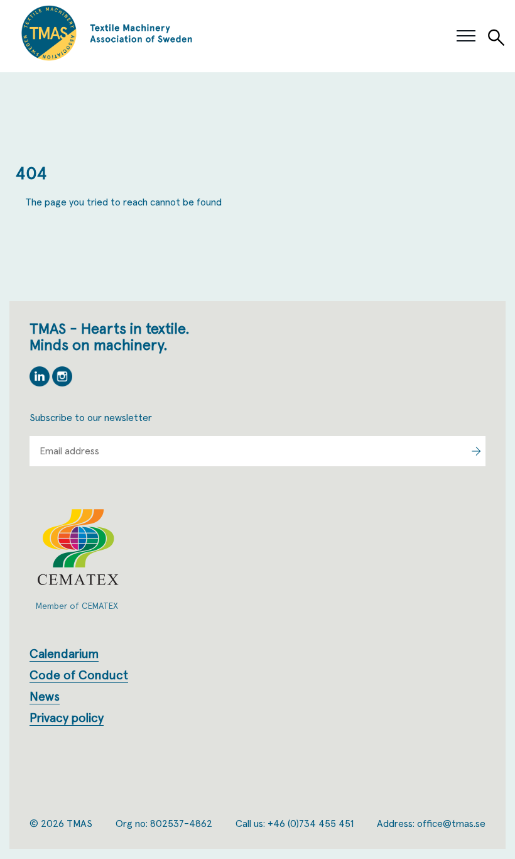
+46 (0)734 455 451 (311, 824)
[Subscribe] (475, 451)
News (45, 697)
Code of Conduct (79, 675)
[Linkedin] (41, 383)
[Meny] (466, 36)
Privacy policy (67, 718)
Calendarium (64, 654)
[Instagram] (62, 383)
